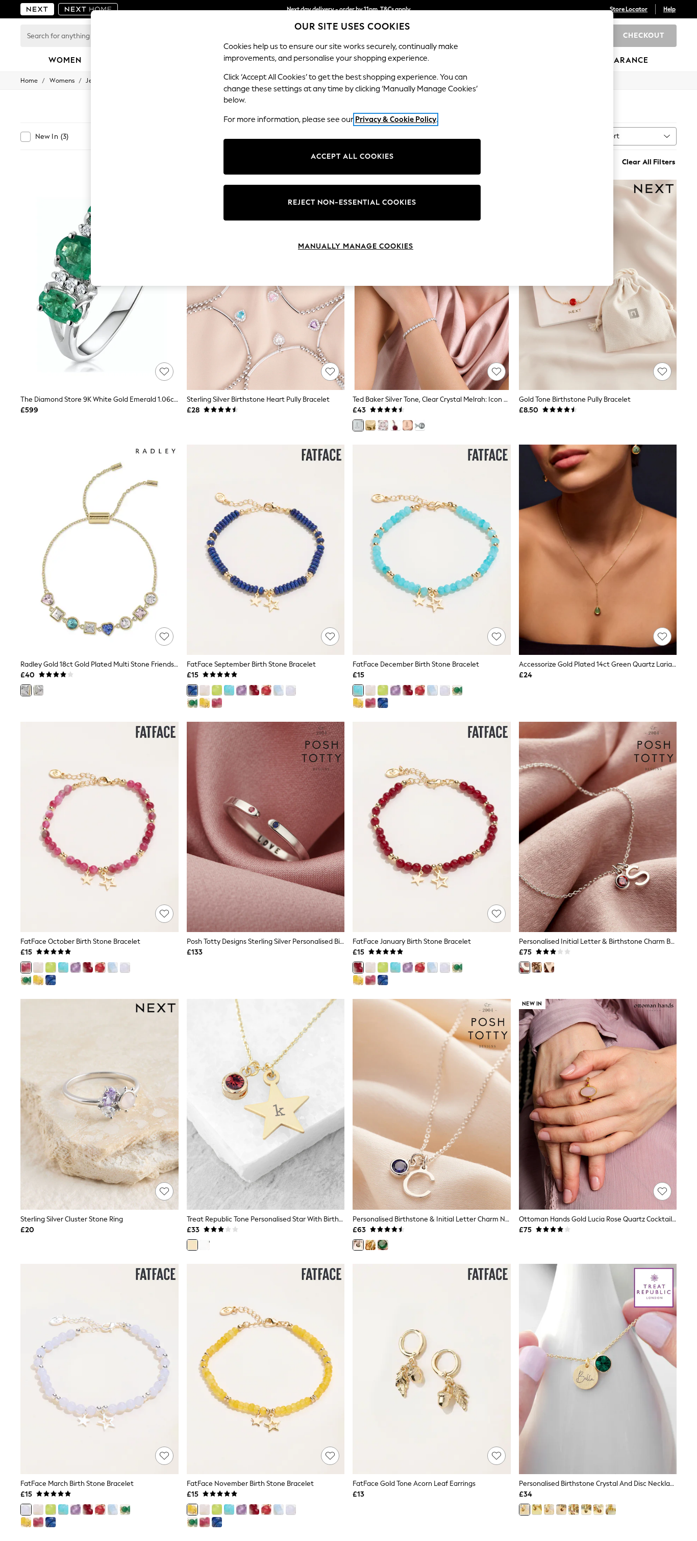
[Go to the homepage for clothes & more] (37, 9)
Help (669, 9)
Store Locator (629, 9)
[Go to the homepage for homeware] (88, 9)
